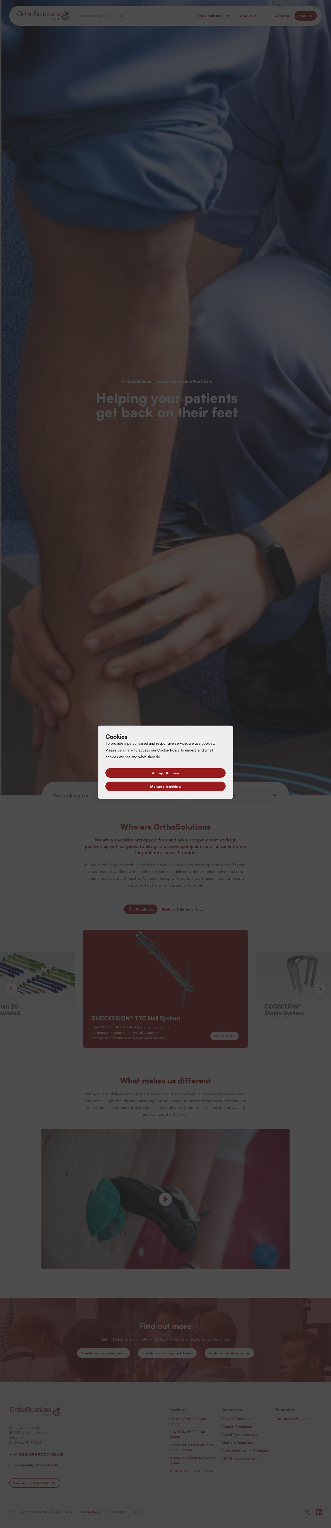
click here (125, 750)
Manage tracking (165, 786)
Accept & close (165, 773)
